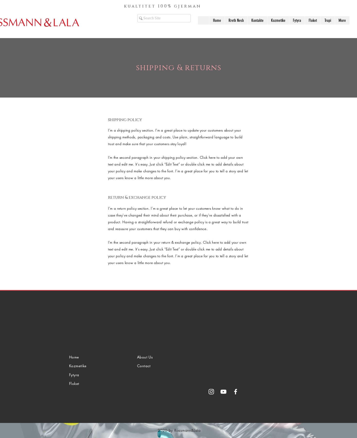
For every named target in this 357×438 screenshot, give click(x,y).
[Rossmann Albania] (211, 391)
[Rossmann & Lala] (223, 391)
